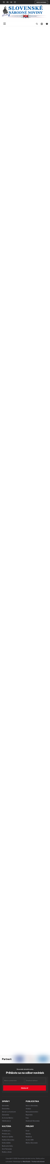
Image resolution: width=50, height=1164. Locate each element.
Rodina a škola (7, 1152)
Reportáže (29, 1115)
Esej (27, 1118)
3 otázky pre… (6, 1131)
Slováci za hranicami (9, 1112)
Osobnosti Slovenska (33, 1121)
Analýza (28, 1108)
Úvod (27, 1131)
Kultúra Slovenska (8, 1140)
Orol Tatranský (7, 1149)
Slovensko (5, 1105)
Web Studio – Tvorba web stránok (34, 1161)
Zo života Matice (7, 1118)
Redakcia (29, 1137)
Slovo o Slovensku (32, 1105)
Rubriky (28, 1134)
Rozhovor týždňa (7, 1137)
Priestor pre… (6, 1134)
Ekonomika (5, 1108)
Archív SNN (29, 1140)
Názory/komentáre (32, 1112)
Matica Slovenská (41, 2)
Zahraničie (5, 1115)
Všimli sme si (6, 1121)
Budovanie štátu (7, 1146)
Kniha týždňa (6, 1143)
